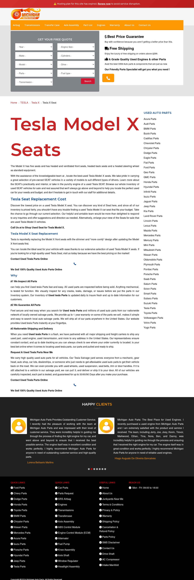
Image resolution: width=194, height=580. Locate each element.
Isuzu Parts (150, 196)
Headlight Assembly (69, 566)
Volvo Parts (150, 322)
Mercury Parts (151, 240)
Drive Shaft (108, 553)
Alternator (63, 538)
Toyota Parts (150, 313)
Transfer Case (51, 25)
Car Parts (63, 487)
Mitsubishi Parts (152, 250)
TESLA (24, 102)
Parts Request (65, 493)
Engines (101, 25)
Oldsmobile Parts (153, 259)
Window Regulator (68, 561)
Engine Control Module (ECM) (74, 532)
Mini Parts (149, 245)
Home (14, 102)
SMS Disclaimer (111, 542)
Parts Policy (108, 536)
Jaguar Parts (150, 201)
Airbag (16, 25)
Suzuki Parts (150, 303)
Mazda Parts (150, 230)
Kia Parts (149, 211)
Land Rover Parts (153, 216)
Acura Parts (150, 119)
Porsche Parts (151, 274)
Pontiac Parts (151, 269)
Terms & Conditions (112, 504)
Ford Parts (149, 167)
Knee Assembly (66, 549)
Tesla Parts (150, 308)
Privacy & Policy (111, 510)
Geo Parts (149, 172)
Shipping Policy (110, 521)
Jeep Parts (149, 206)
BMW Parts (150, 128)
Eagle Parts (150, 157)
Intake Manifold (110, 565)
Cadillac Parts (151, 138)
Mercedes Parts (152, 235)
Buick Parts (150, 133)
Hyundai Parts (151, 187)
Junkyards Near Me (112, 499)
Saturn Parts (150, 284)
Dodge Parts (150, 153)
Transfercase (65, 516)
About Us (129, 25)
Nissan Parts (150, 254)
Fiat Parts (149, 162)
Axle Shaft (63, 555)
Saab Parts (150, 279)
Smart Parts (150, 293)
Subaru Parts (151, 298)
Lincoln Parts (151, 220)
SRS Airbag (64, 499)
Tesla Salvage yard (85, 357)
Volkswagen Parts (153, 317)
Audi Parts (149, 123)
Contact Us (145, 25)
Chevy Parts (20, 493)
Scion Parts (150, 288)
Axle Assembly (71, 25)
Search (87, 81)
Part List (88, 25)
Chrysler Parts (151, 148)
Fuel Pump (64, 544)
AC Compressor (110, 559)
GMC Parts (150, 177)
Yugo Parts (150, 327)
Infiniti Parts (150, 191)
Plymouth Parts (152, 264)
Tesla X (35, 102)
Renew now (104, 3)
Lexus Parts (150, 225)
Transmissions (32, 25)
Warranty (115, 25)
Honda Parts (150, 182)
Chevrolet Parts (152, 143)
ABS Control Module (69, 527)
